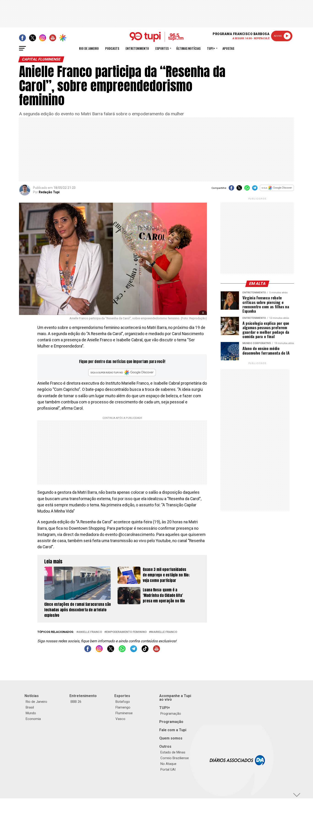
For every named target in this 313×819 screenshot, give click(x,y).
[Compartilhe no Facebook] (231, 189)
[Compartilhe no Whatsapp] (247, 189)
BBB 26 (76, 702)
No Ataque (168, 764)
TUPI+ (164, 708)
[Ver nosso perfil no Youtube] (156, 651)
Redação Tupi (49, 192)
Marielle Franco (164, 632)
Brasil (30, 707)
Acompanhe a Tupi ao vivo (175, 698)
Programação (170, 713)
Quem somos (170, 738)
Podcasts (112, 48)
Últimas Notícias (188, 48)
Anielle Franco (90, 632)
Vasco (120, 719)
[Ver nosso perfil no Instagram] (99, 651)
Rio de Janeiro (89, 48)
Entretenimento (137, 48)
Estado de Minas (172, 752)
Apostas (228, 48)
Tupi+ (211, 48)
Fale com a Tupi (172, 730)
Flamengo (122, 707)
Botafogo (122, 702)
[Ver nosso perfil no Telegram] (133, 651)
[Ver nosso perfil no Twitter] (110, 651)
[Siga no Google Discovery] (277, 190)
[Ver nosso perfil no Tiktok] (145, 651)
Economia (33, 719)
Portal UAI (168, 769)
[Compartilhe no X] (239, 189)
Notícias (32, 696)
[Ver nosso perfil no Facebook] (87, 651)
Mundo (31, 713)
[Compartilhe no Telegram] (255, 189)
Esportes (162, 48)
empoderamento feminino (126, 632)
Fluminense (124, 713)
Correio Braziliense (174, 758)
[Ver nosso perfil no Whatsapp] (122, 651)
